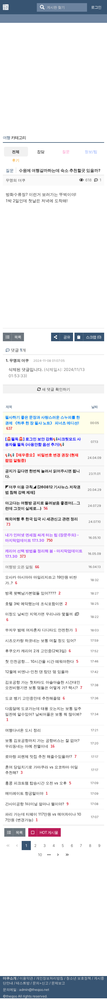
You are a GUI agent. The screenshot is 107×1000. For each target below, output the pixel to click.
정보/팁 (91, 151)
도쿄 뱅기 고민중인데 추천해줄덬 (32, 698)
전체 (15, 151)
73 (8, 524)
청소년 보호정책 (78, 978)
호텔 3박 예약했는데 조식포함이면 (34, 603)
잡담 (41, 151)
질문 (66, 151)
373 (23, 556)
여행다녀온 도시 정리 (23, 730)
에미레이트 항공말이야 (24, 793)
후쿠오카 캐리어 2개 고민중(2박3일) (35, 650)
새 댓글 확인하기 (55, 389)
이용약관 (26, 978)
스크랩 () (93, 337)
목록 (17, 337)
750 (50, 540)
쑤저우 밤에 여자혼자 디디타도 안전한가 (39, 630)
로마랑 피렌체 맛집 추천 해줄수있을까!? (38, 756)
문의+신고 (41, 983)
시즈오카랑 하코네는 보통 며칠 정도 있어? (40, 640)
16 (52, 746)
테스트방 (23, 983)
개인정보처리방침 (49, 978)
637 (9, 428)
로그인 (96, 7)
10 (40, 854)
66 (37, 567)
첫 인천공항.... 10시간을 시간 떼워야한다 (39, 661)
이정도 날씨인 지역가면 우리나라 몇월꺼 (39, 614)
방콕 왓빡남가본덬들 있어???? (30, 593)
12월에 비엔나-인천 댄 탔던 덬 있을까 (36, 671)
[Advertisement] (53, 80)
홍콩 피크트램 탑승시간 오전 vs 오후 (36, 783)
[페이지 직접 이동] (49, 854)
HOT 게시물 (49, 832)
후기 (15, 160)
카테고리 (14, 137)
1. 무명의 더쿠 (17, 360)
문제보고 (58, 983)
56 (46, 508)
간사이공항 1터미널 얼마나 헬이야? (34, 804)
